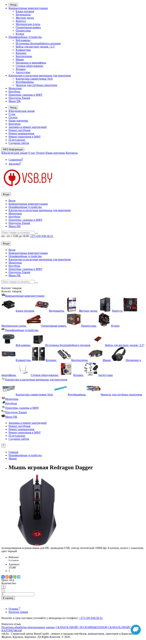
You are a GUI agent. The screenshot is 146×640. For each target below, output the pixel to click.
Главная (13, 452)
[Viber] (10, 577)
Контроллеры (24, 56)
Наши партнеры (18, 120)
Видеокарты (23, 14)
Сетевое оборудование (29, 65)
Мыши (20, 59)
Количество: (8, 583)
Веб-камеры (23, 40)
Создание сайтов (19, 143)
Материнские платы (28, 24)
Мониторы (15, 88)
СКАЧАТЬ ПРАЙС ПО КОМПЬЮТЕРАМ (81, 627)
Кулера (20, 33)
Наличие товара (18, 611)
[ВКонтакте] (3, 577)
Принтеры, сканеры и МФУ (25, 94)
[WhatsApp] (14, 577)
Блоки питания (25, 11)
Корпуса (21, 20)
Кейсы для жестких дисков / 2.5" (35, 46)
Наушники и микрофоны (31, 62)
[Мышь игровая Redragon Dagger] (37, 544)
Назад (13, 4)
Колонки (21, 53)
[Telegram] (18, 577)
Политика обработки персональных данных (28, 627)
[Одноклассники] (7, 577)
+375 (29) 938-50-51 (91, 618)
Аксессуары (23, 72)
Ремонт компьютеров (21, 133)
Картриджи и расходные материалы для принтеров (40, 75)
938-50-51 (41, 236)
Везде (12, 200)
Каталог (11, 291)
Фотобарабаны (25, 81)
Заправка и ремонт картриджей (28, 126)
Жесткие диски (25, 17)
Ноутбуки (14, 91)
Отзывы (14, 608)
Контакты (14, 123)
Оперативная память (28, 27)
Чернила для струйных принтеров (36, 85)
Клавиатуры (23, 49)
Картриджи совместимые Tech (34, 78)
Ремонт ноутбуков (19, 130)
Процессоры (23, 30)
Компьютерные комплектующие (28, 8)
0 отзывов (14, 560)
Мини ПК (15, 101)
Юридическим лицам (22, 110)
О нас (12, 114)
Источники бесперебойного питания (38, 43)
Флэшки (21, 69)
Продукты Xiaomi (19, 97)
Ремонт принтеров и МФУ (25, 136)
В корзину (8, 598)
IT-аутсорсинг (17, 139)
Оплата (13, 117)
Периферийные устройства (25, 36)
